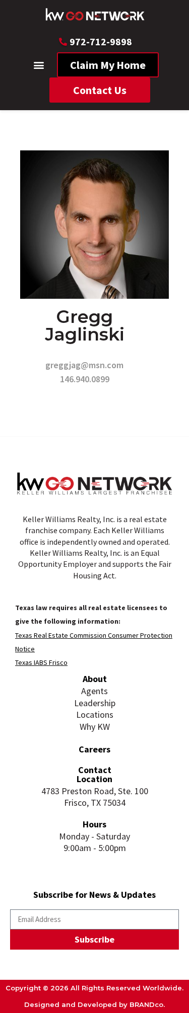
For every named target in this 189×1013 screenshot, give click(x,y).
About (95, 679)
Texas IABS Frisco (41, 662)
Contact (94, 770)
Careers (94, 749)
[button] (38, 65)
